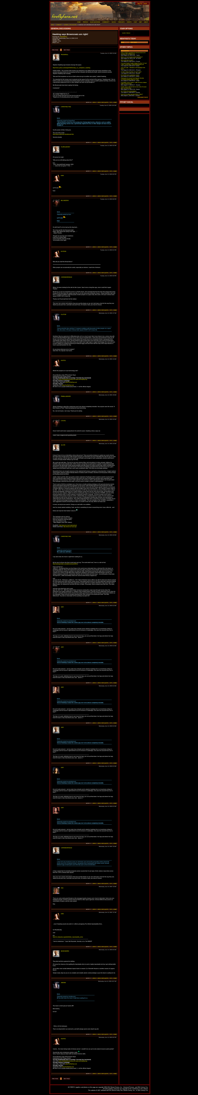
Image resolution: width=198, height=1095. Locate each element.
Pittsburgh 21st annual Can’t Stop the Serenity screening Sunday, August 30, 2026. (132, 78)
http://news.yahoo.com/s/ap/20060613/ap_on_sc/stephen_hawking (71, 67)
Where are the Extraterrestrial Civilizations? (132, 57)
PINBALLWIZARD (66, 396)
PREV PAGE (55, 49)
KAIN (62, 175)
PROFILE (85, 22)
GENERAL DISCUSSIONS (70, 24)
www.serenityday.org (81, 379)
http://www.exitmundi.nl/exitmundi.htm (63, 134)
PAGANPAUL (63, 37)
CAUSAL (63, 420)
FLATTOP (63, 314)
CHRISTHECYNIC (66, 106)
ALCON (63, 445)
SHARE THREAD (126, 33)
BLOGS (114, 22)
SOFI (62, 607)
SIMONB (63, 982)
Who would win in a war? (127, 60)
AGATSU (63, 360)
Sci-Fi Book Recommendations (128, 91)
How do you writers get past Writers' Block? (132, 94)
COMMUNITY (105, 22)
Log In (145, 3)
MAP (140, 22)
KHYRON (63, 251)
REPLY (94, 102)
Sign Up (139, 3)
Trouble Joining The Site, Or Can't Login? (131, 72)
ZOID (62, 913)
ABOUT (146, 22)
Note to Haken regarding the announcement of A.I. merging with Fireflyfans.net (133, 53)
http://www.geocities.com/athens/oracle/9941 (65, 564)
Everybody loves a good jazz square (130, 75)
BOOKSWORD (65, 951)
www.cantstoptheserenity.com (67, 379)
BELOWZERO (65, 200)
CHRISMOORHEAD (66, 277)
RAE (62, 888)
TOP (111, 102)
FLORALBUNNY (65, 147)
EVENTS (129, 22)
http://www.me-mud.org (69, 526)
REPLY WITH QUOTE (103, 102)
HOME (79, 22)
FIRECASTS (121, 22)
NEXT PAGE (67, 49)
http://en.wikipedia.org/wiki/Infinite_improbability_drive (68, 937)
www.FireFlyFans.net (71, 382)
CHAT (135, 22)
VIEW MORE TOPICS (142, 97)
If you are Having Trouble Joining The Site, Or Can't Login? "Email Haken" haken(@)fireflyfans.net (134, 64)
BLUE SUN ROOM (95, 22)
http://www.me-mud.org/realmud (68, 525)
